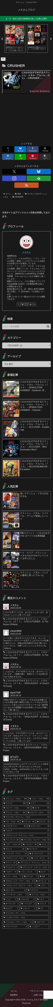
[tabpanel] (15, 38)
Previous (2, 39)
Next (51, 39)
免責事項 (14, 995)
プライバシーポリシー (39, 991)
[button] (45, 157)
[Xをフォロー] (14, 171)
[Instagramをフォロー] (14, 178)
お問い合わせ (39, 995)
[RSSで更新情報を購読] (26, 185)
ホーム (14, 991)
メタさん (26, 252)
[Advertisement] (26, 119)
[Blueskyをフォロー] (39, 171)
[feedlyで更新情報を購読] (39, 178)
